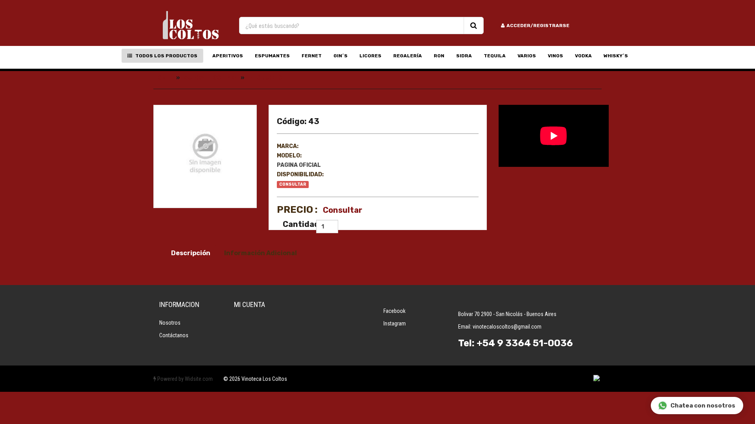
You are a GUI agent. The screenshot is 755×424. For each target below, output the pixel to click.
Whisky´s (616, 55)
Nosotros (169, 323)
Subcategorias (210, 77)
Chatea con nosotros (702, 405)
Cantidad (297, 224)
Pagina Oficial (299, 165)
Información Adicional (260, 253)
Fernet (312, 55)
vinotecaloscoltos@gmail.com (507, 326)
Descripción (190, 253)
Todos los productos (165, 55)
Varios (526, 55)
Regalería (407, 55)
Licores (370, 55)
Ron (439, 55)
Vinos (555, 55)
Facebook (394, 311)
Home (162, 77)
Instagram (394, 323)
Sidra (464, 55)
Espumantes (272, 55)
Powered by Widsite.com (184, 379)
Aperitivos (227, 55)
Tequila (495, 55)
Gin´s (340, 55)
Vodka (583, 55)
